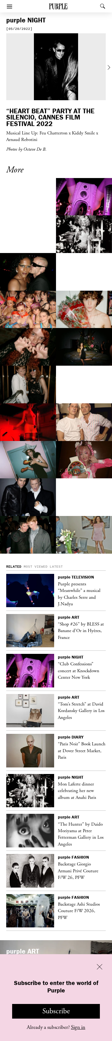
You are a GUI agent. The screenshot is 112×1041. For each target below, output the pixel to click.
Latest (56, 567)
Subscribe (56, 1011)
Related (13, 567)
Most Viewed (36, 567)
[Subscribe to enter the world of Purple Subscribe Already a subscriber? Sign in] (56, 67)
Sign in (78, 1027)
